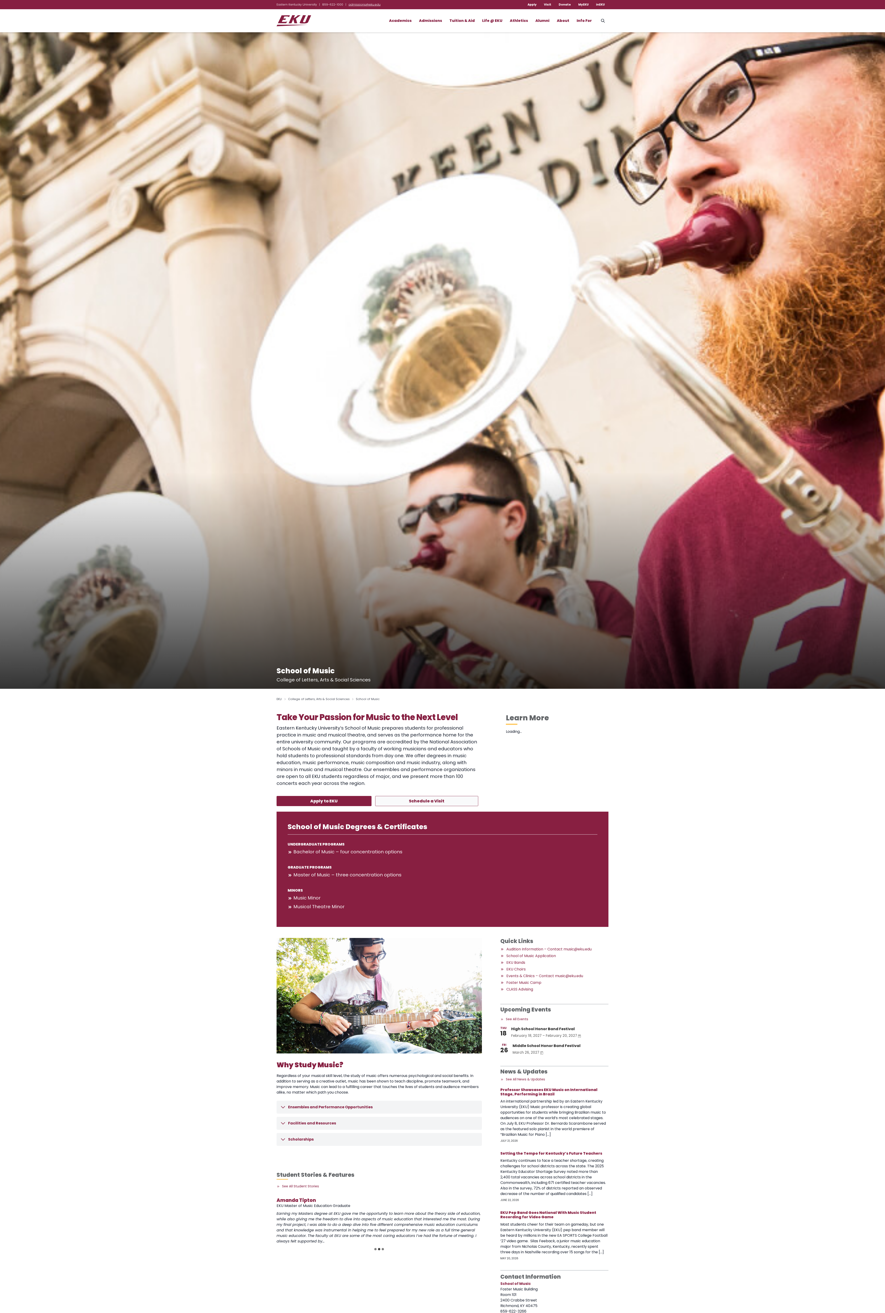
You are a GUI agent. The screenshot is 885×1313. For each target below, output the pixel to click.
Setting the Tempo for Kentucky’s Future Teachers (551, 1153)
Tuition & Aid (462, 20)
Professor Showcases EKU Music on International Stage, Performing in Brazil (548, 1092)
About (563, 20)
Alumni (542, 20)
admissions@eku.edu (364, 4)
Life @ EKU (492, 20)
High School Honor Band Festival (543, 1029)
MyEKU (583, 4)
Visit (547, 4)
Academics (400, 20)
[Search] (602, 20)
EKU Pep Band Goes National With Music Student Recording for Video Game (548, 1214)
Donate (565, 4)
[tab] (375, 1249)
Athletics (519, 20)
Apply (532, 4)
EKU (279, 699)
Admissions (430, 20)
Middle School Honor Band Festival (547, 1045)
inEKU (600, 4)
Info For (584, 20)
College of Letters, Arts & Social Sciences (319, 699)
